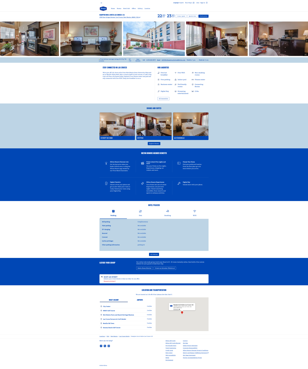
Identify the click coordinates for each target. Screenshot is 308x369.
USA (108, 336)
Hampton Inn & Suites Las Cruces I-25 (142, 336)
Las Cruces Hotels (124, 336)
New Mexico (114, 336)
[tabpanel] (154, 235)
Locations (102, 336)
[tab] (113, 214)
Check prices (204, 16)
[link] (151, 60)
